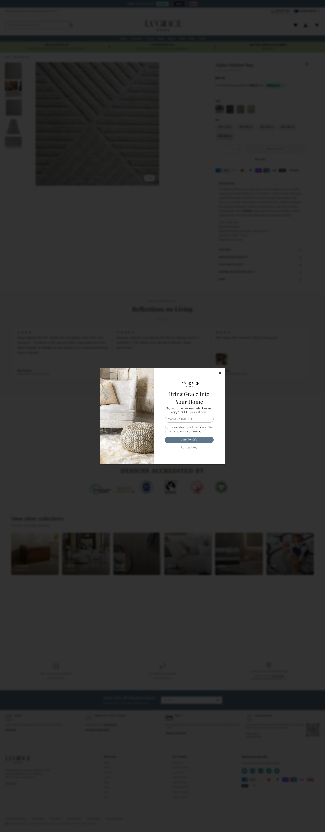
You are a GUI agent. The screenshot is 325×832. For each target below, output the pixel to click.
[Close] (220, 373)
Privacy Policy (206, 427)
